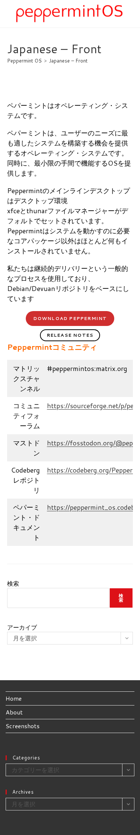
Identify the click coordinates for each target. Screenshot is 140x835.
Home (14, 698)
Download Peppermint (70, 318)
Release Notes (70, 335)
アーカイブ (22, 627)
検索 (13, 583)
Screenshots (23, 726)
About (14, 712)
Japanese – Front (68, 60)
